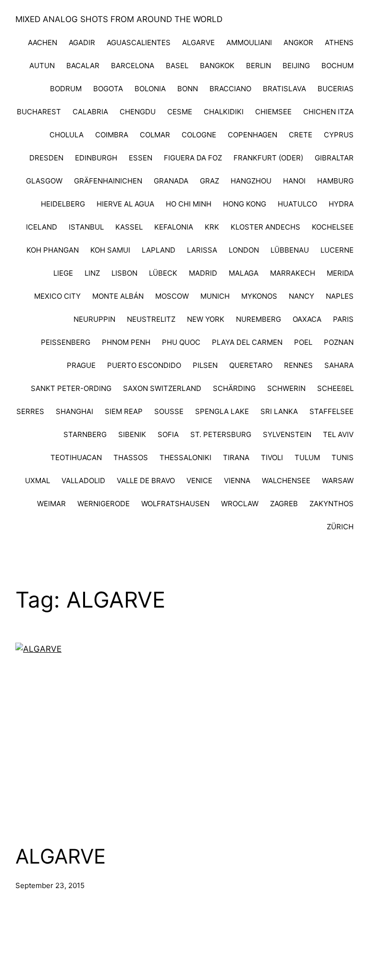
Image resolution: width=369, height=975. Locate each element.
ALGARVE (60, 856)
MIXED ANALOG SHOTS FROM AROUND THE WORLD (118, 19)
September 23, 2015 (50, 885)
